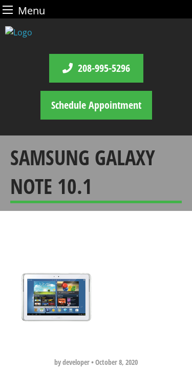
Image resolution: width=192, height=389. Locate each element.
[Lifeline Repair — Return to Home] (96, 32)
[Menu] (8, 9)
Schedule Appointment (96, 105)
